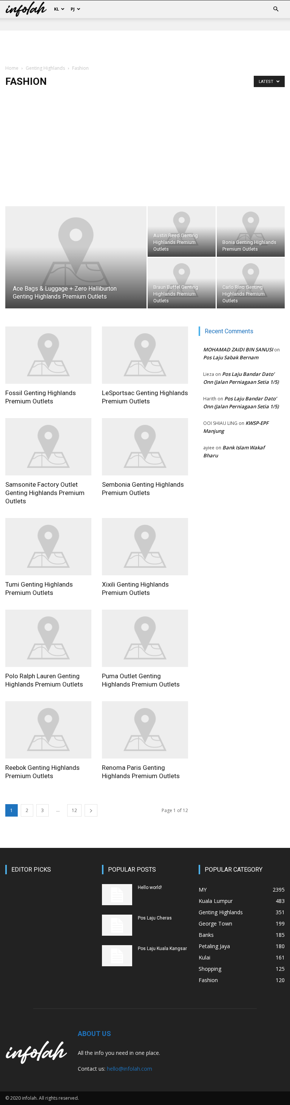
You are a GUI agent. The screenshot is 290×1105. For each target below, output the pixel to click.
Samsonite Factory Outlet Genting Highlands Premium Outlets (45, 493)
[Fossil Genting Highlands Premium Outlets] (48, 355)
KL (56, 9)
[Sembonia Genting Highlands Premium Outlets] (145, 446)
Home (12, 68)
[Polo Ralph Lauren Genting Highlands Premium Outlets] (48, 638)
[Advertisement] (145, 47)
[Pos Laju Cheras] (117, 925)
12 (74, 810)
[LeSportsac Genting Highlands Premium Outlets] (145, 355)
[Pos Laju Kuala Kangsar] (117, 955)
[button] (276, 9)
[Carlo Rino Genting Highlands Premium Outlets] (251, 280)
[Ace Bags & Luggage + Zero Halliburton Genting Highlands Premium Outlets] (76, 253)
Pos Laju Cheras (155, 918)
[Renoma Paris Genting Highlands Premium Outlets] (145, 730)
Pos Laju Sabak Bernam (230, 357)
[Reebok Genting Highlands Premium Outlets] (48, 730)
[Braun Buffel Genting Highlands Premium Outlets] (182, 280)
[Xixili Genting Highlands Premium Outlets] (145, 546)
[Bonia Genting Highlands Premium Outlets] (251, 228)
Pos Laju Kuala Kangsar (162, 948)
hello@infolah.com (129, 1068)
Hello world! (150, 887)
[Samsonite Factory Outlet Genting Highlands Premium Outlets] (48, 446)
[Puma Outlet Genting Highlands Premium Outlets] (145, 638)
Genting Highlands (45, 68)
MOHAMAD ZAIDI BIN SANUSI (238, 349)
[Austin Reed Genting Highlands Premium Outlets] (182, 228)
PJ (73, 9)
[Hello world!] (117, 894)
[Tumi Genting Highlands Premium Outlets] (48, 546)
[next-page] (91, 810)
